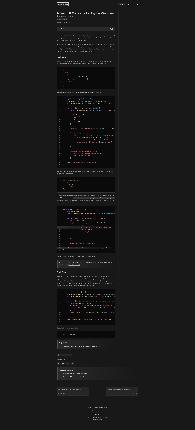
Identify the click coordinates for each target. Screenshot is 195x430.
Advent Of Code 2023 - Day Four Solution (75, 373)
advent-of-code (63, 19)
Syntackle (94, 417)
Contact (131, 4)
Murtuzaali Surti (62, 16)
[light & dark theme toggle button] (137, 4)
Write (89, 407)
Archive (99, 407)
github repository (73, 346)
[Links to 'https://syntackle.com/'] (63, 4)
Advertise (104, 407)
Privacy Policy (92, 410)
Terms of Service (101, 410)
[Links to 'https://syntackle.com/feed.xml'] (101, 414)
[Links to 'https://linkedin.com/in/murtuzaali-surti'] (96, 414)
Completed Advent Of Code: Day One (74, 377)
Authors (94, 407)
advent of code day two (74, 44)
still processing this (74, 264)
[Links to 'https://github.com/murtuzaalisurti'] (93, 414)
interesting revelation (88, 262)
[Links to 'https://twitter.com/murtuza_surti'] (99, 414)
